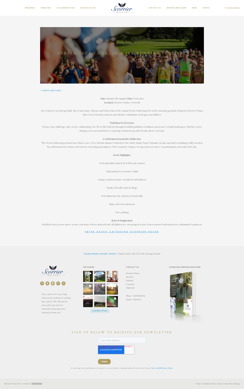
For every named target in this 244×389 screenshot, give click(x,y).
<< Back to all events (50, 90)
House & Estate (88, 8)
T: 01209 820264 (232, 8)
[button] (87, 276)
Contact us (154, 8)
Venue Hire (46, 8)
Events (206, 8)
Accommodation (66, 8)
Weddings (30, 8)
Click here (137, 299)
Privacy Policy (217, 384)
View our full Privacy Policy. (162, 368)
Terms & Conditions (203, 384)
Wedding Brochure (176, 8)
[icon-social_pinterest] (59, 283)
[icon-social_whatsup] (64, 283)
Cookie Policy (228, 384)
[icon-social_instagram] (53, 283)
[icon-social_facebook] (42, 283)
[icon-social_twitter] (48, 283)
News (194, 8)
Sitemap (237, 384)
